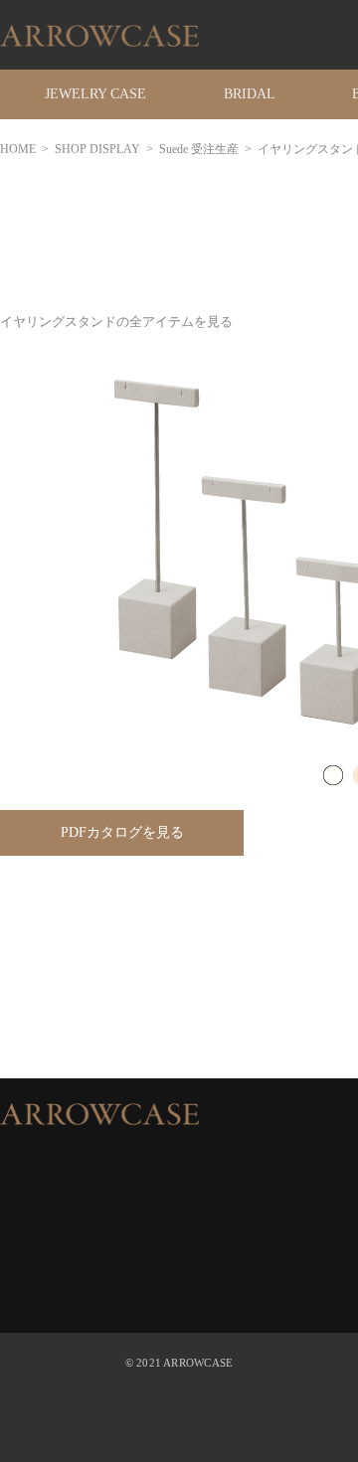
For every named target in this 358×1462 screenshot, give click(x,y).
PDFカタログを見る (122, 832)
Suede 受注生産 (199, 149)
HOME (18, 149)
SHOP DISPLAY (97, 149)
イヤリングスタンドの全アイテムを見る (116, 321)
